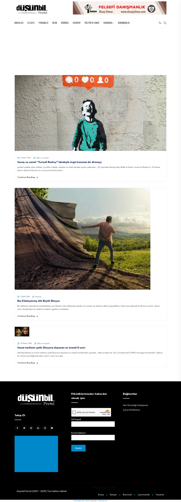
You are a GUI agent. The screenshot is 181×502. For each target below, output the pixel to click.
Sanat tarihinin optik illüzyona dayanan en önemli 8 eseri (51, 348)
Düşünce (65, 23)
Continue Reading (26, 177)
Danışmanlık (123, 23)
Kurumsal (108, 23)
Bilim (54, 23)
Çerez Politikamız (131, 410)
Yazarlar (160, 495)
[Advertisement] (90, 47)
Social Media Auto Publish (81, 500)
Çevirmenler (144, 495)
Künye (101, 495)
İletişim (113, 495)
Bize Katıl (127, 495)
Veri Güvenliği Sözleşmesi (135, 405)
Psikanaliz (43, 23)
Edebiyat (77, 23)
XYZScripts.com (103, 500)
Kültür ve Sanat (92, 23)
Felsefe (31, 23)
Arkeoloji (18, 23)
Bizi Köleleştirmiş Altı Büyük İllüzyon (38, 301)
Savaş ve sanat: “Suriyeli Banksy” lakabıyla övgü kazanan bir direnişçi (59, 162)
